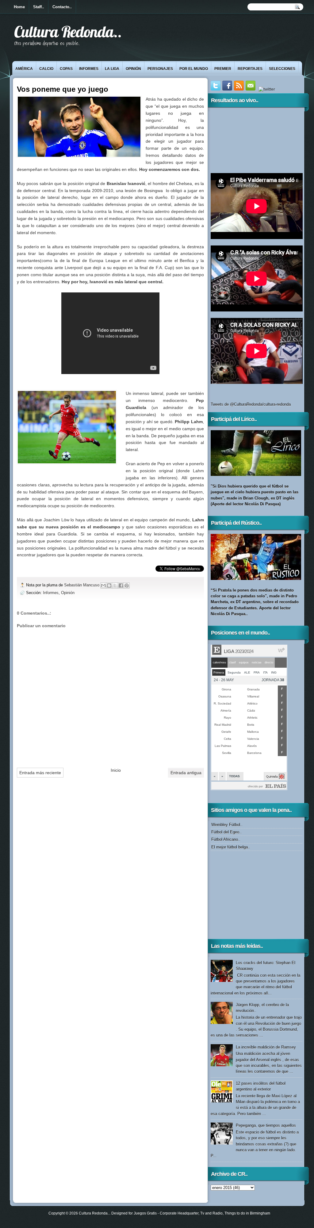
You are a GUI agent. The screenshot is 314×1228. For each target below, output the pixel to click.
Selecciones (282, 69)
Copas (66, 69)
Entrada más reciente (40, 772)
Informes (88, 69)
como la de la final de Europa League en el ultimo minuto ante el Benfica (117, 260)
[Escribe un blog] (109, 585)
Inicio (116, 770)
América (24, 69)
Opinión (133, 69)
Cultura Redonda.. (68, 31)
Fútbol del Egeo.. (226, 832)
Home (19, 7)
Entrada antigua (185, 772)
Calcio (46, 69)
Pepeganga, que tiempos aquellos (266, 1125)
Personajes (160, 69)
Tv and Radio (211, 1213)
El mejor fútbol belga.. (230, 847)
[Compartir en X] (115, 585)
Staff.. (38, 7)
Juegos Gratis (145, 1213)
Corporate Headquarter (179, 1213)
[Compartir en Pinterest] (127, 585)
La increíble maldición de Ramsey (266, 1047)
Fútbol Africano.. (225, 839)
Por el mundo (193, 69)
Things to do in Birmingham (247, 1213)
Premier (222, 69)
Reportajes (250, 69)
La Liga (112, 69)
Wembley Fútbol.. (227, 824)
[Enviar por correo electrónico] (103, 585)
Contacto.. (62, 7)
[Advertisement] (249, 894)
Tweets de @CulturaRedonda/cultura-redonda (251, 404)
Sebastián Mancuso (82, 585)
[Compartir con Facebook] (121, 585)
